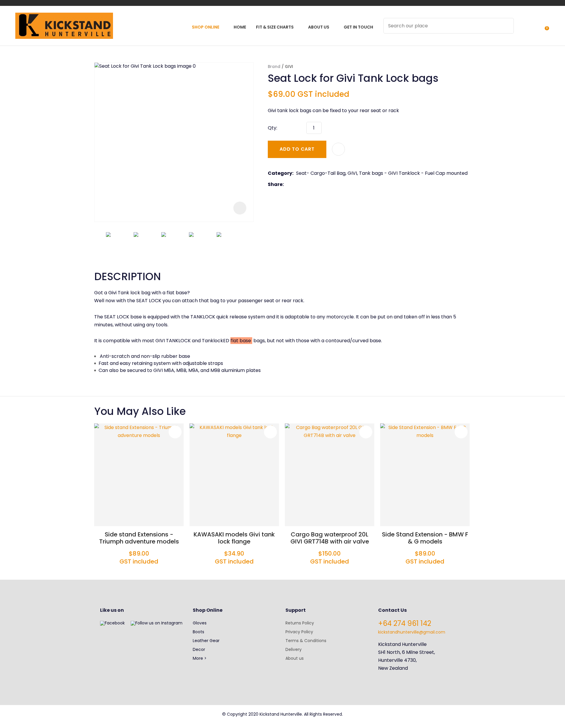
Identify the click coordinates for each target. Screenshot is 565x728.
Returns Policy (299, 623)
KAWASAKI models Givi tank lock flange (234, 538)
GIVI (289, 66)
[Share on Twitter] (295, 184)
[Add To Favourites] (338, 149)
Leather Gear (206, 641)
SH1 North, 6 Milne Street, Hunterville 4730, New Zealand (406, 660)
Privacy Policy (299, 632)
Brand (274, 66)
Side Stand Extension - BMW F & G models (425, 538)
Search (507, 26)
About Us (318, 27)
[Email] (304, 184)
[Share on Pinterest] (313, 184)
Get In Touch (358, 27)
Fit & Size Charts (275, 27)
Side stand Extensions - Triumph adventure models (139, 538)
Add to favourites (175, 432)
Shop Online (205, 27)
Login (521, 29)
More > (200, 658)
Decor (199, 649)
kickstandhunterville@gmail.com (411, 632)
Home (240, 27)
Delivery (293, 649)
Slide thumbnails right (247, 243)
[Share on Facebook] (287, 184)
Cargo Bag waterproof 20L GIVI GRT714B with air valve (329, 538)
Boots (198, 632)
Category (280, 173)
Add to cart (297, 149)
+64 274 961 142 (404, 623)
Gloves (200, 623)
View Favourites (532, 30)
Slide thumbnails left (100, 243)
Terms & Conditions (305, 641)
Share (275, 184)
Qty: (272, 127)
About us (294, 658)
